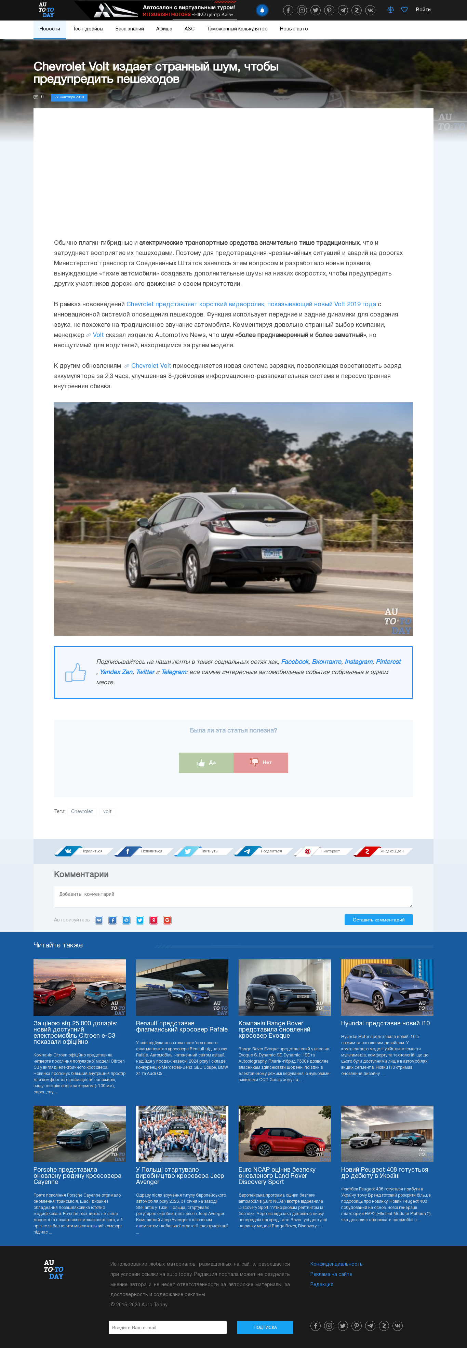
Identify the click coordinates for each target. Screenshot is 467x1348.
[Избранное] (404, 10)
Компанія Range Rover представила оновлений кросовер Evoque (274, 1030)
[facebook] (288, 10)
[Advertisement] (233, 180)
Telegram (173, 672)
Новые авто (294, 29)
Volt (98, 335)
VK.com (99, 920)
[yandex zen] (356, 10)
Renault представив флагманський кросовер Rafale (182, 1027)
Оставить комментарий (379, 919)
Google (167, 920)
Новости (50, 29)
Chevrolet (82, 812)
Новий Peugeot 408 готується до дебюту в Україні (384, 1173)
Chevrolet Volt (151, 366)
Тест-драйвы (87, 29)
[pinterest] (329, 10)
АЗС (190, 29)
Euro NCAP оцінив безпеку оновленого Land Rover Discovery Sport (277, 1176)
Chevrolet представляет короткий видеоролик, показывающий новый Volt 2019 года (251, 305)
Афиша (164, 29)
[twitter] (315, 10)
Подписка (265, 1327)
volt (107, 812)
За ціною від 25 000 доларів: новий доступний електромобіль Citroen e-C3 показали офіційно (75, 1033)
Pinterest (388, 662)
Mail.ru (126, 920)
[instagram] (302, 10)
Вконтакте (326, 662)
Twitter (145, 672)
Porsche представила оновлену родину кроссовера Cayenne (77, 1176)
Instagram (358, 662)
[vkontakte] (370, 10)
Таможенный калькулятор (237, 29)
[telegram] (343, 10)
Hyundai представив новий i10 (385, 1024)
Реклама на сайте (331, 1274)
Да (212, 762)
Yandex (153, 920)
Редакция (321, 1285)
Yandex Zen (115, 672)
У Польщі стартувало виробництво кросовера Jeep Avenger (180, 1176)
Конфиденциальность (336, 1264)
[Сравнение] (391, 10)
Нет (266, 762)
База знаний (130, 29)
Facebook (294, 662)
